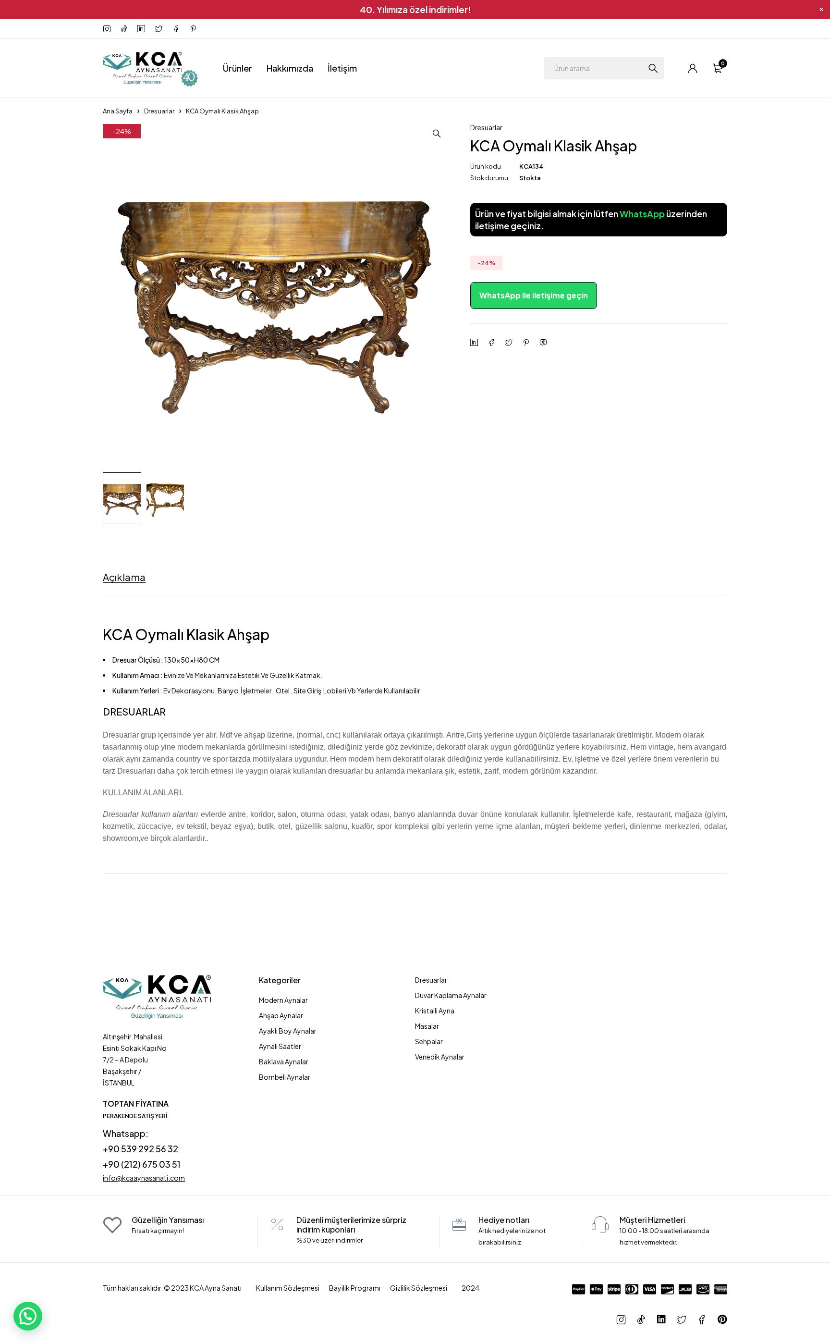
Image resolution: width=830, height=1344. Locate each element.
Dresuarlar (159, 111)
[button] (436, 133)
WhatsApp (643, 213)
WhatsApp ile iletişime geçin (533, 295)
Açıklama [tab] (124, 577)
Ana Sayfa (118, 111)
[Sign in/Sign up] (692, 68)
